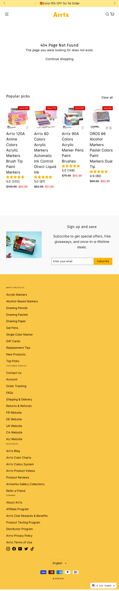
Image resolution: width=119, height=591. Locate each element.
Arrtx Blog (13, 451)
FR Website (14, 412)
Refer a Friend (15, 490)
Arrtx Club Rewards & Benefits (27, 515)
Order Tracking (16, 386)
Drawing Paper (16, 321)
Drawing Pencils (17, 308)
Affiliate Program (17, 509)
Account (12, 379)
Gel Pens (12, 327)
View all (107, 97)
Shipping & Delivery (19, 399)
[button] (15, 177)
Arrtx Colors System (20, 464)
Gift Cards (13, 341)
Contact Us (14, 372)
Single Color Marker (19, 334)
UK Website (14, 426)
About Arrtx (14, 502)
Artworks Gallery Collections (25, 484)
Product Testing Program (23, 522)
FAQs (9, 392)
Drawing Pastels (17, 314)
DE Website (14, 419)
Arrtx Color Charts (18, 457)
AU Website (14, 439)
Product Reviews (17, 477)
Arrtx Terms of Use (19, 542)
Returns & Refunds (19, 406)
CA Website (14, 432)
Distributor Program (19, 529)
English (57, 563)
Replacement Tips (18, 347)
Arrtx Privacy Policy (19, 535)
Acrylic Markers (16, 294)
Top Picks (12, 361)
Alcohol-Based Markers (22, 301)
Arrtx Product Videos (20, 470)
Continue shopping (59, 59)
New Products (16, 354)
